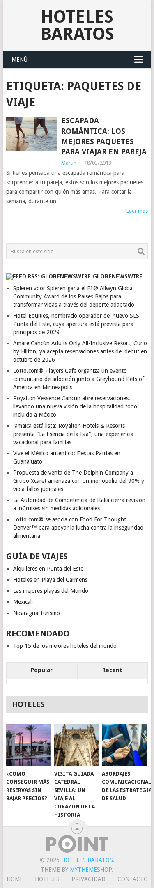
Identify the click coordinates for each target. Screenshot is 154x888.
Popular (42, 670)
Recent (112, 670)
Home (15, 879)
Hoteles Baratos (77, 25)
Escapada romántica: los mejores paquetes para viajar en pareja (104, 136)
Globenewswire (118, 276)
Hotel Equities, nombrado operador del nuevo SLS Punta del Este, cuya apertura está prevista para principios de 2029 (76, 323)
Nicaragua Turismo (36, 613)
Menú (19, 59)
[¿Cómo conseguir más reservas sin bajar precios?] (28, 745)
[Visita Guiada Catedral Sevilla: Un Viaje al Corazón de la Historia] (76, 745)
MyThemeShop (91, 869)
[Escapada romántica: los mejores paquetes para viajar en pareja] (31, 134)
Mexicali (23, 602)
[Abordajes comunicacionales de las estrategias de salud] (124, 745)
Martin (68, 163)
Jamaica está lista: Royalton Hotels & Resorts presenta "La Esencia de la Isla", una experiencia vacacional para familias (73, 433)
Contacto (132, 879)
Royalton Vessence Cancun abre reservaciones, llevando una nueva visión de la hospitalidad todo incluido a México (75, 406)
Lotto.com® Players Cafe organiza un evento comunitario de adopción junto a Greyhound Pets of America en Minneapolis (78, 378)
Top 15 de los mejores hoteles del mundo (65, 645)
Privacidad (88, 879)
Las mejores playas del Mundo (50, 590)
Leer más (137, 211)
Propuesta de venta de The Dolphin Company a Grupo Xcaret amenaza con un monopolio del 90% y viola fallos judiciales (78, 480)
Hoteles (47, 879)
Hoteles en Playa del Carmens (50, 579)
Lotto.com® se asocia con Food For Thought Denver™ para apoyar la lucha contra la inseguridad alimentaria (78, 527)
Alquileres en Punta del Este (48, 568)
